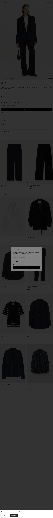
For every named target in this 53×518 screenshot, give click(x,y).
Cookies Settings (4, 515)
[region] (26, 514)
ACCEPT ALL (14, 515)
